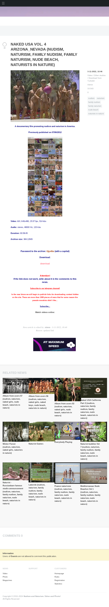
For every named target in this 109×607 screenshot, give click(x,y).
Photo (5, 577)
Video (89, 75)
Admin (90, 85)
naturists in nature (96, 114)
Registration (59, 580)
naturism (100, 98)
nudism (91, 98)
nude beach (93, 110)
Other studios (100, 75)
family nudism (94, 102)
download (45, 264)
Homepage (59, 574)
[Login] (105, 3)
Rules (56, 577)
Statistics (58, 584)
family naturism (94, 106)
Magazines (7, 580)
